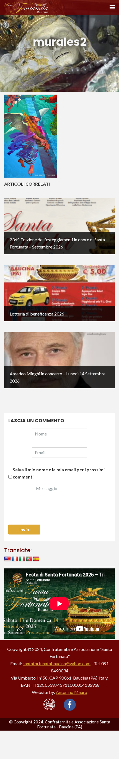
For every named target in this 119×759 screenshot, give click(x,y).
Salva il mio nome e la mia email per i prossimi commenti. (59, 473)
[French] (14, 559)
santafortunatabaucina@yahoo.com (56, 663)
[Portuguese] (29, 559)
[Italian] (22, 559)
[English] (7, 559)
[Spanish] (36, 559)
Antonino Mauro (71, 692)
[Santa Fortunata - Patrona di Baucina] (26, 7)
